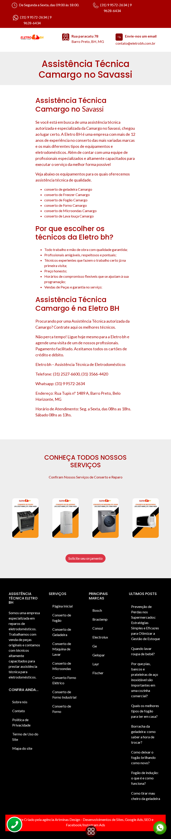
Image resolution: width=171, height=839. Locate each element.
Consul (97, 628)
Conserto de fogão (61, 617)
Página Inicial (62, 606)
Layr (95, 664)
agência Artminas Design (61, 819)
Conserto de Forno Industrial (64, 694)
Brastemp (100, 619)
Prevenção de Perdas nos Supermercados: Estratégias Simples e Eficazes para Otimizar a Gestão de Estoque (145, 622)
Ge (94, 646)
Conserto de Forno (61, 709)
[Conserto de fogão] (25, 518)
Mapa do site (22, 748)
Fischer (98, 673)
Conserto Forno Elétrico (64, 680)
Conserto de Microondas (61, 666)
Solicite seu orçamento (85, 558)
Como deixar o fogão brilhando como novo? (143, 757)
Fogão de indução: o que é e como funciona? (145, 777)
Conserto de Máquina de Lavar (61, 648)
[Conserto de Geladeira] (65, 518)
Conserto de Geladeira (61, 632)
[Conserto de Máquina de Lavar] (105, 518)
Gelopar (98, 655)
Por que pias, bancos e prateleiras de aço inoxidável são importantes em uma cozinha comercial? (144, 680)
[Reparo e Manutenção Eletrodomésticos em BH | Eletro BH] (32, 37)
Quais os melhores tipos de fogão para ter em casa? (145, 710)
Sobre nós (19, 702)
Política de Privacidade (21, 722)
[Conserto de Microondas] (145, 518)
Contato (18, 711)
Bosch (97, 610)
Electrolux (100, 637)
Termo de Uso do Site (25, 736)
